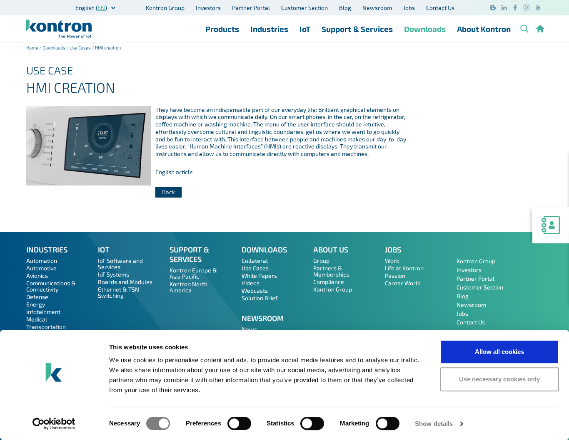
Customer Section (304, 7)
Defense (37, 296)
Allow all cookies (499, 351)
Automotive (41, 268)
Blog (345, 7)
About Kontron (484, 29)
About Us (330, 249)
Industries (269, 29)
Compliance (328, 281)
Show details (434, 423)
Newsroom (377, 7)
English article (174, 172)
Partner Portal (251, 7)
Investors (208, 7)
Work (392, 260)
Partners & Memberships (331, 271)
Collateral (255, 260)
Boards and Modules (125, 281)
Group (321, 260)
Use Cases (80, 47)
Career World (403, 283)
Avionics (37, 275)
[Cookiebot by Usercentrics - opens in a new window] (53, 424)
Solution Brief (259, 298)
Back (168, 191)
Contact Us (440, 7)
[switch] (239, 423)
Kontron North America (188, 287)
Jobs (409, 7)
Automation (41, 260)
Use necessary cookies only (499, 379)
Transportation (46, 326)
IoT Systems (113, 274)
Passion (395, 275)
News (249, 329)
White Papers (259, 275)
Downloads (425, 29)
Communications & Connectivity (51, 286)
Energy (35, 304)
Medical (36, 319)
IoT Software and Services (120, 263)
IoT (304, 29)
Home (32, 47)
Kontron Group (165, 7)
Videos (251, 283)
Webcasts (255, 290)
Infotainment (43, 311)
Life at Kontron (404, 268)
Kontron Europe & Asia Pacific (193, 273)
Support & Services (357, 29)
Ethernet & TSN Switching (118, 292)
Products (222, 29)
